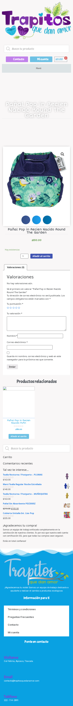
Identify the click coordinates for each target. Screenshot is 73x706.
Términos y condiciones (22, 609)
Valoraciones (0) (15, 267)
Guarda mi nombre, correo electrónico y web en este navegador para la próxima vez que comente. (34, 358)
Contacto (13, 624)
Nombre (12, 335)
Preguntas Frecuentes (21, 617)
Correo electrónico (17, 342)
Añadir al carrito (41, 256)
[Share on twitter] (36, 220)
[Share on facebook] (25, 220)
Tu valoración (14, 313)
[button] (17, 59)
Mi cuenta (13, 632)
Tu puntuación (15, 303)
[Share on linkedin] (47, 220)
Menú (38, 68)
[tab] (15, 267)
